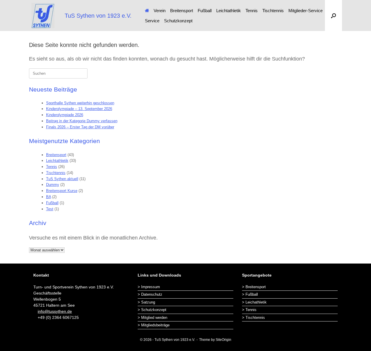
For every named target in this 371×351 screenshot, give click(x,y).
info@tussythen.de (55, 311)
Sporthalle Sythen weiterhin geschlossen (80, 103)
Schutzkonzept (178, 20)
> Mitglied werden (152, 317)
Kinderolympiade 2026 (64, 115)
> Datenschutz (150, 294)
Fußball (205, 10)
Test (49, 209)
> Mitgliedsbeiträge (154, 325)
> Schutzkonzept (152, 310)
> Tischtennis (253, 317)
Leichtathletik (228, 10)
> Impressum (149, 287)
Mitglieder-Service (305, 10)
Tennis (251, 10)
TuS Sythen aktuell (62, 179)
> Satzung (146, 302)
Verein (160, 10)
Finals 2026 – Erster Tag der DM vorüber (80, 127)
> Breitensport (254, 287)
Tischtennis (273, 10)
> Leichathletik (254, 302)
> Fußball (250, 294)
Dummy (52, 184)
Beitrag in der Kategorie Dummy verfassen (81, 121)
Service (152, 20)
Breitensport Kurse (61, 191)
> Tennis (249, 310)
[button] (333, 15)
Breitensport (181, 10)
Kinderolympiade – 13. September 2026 (79, 109)
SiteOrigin (223, 339)
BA (48, 197)
